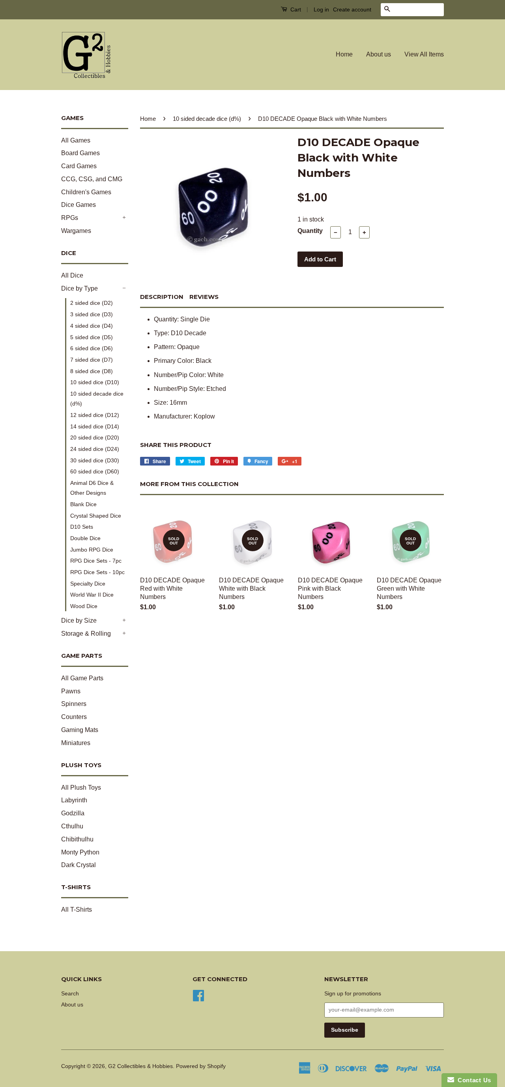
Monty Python (80, 852)
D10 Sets (81, 527)
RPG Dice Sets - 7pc (96, 561)
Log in (321, 9)
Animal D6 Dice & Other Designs (92, 488)
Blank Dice (83, 504)
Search (70, 994)
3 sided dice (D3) (91, 314)
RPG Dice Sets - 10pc (97, 572)
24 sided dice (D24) (94, 449)
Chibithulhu (77, 839)
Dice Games (78, 204)
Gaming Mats (79, 730)
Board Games (80, 153)
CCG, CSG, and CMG (91, 179)
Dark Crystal (78, 865)
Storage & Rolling (86, 633)
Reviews (204, 296)
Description (161, 296)
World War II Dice (92, 594)
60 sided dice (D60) (94, 471)
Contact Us (472, 1080)
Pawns (70, 691)
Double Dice (85, 538)
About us (378, 54)
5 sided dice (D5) (91, 337)
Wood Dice (83, 606)
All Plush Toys (81, 787)
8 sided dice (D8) (91, 371)
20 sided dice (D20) (94, 437)
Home (344, 54)
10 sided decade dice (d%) (96, 398)
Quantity (310, 230)
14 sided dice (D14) (94, 426)
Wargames (76, 230)
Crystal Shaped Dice (95, 516)
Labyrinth (74, 800)
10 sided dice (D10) (94, 382)
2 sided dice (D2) (91, 303)
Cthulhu (72, 826)
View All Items (424, 54)
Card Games (79, 166)
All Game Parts (82, 678)
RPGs (69, 217)
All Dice (72, 275)
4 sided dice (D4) (91, 326)
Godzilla (72, 813)
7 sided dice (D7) (91, 360)
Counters (74, 716)
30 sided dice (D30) (94, 460)
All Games (75, 140)
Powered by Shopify (201, 1066)
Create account (352, 9)
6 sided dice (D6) (91, 348)
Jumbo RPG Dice (91, 549)
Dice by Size (79, 620)
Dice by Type (79, 288)
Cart (295, 9)
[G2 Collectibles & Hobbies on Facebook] (198, 995)
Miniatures (75, 743)
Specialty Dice (87, 583)
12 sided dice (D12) (94, 415)
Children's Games (86, 192)
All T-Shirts (76, 909)
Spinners (73, 703)
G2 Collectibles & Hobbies (140, 1066)
